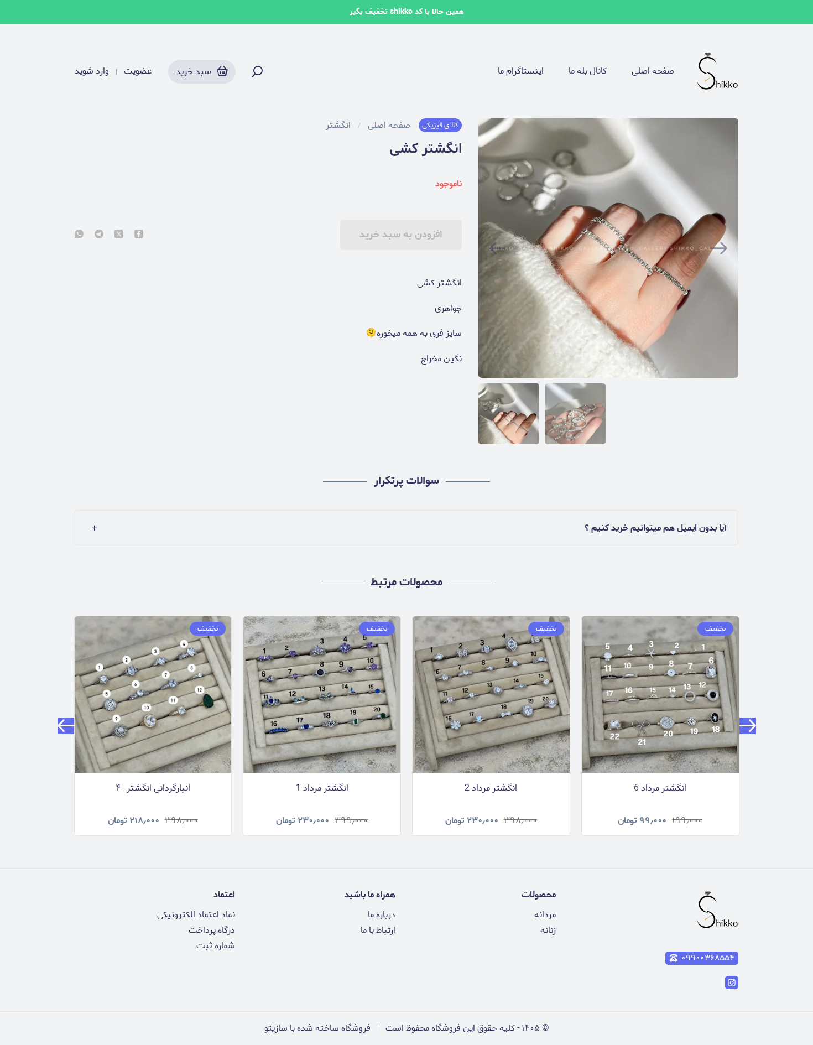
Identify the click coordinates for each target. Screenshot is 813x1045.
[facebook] (138, 235)
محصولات (539, 894)
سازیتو (276, 1028)
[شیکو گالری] (717, 71)
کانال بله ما (588, 71)
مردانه (545, 914)
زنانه (548, 930)
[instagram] (731, 982)
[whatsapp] (79, 235)
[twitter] (118, 235)
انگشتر (338, 125)
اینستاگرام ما (521, 71)
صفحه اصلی (653, 71)
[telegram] (99, 235)
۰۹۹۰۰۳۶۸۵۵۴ (707, 958)
